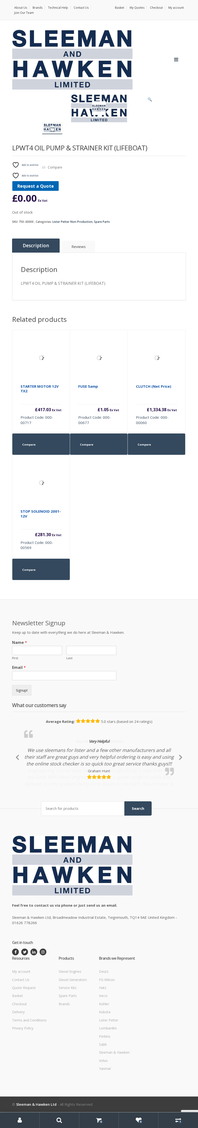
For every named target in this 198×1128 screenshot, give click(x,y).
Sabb (103, 1074)
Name (19, 642)
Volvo (103, 1091)
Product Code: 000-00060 (156, 404)
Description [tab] (36, 245)
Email (19, 667)
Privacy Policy (22, 1058)
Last (69, 658)
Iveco (103, 1026)
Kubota (104, 1042)
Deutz (103, 1001)
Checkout (156, 7)
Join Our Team (24, 13)
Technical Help (58, 7)
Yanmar (105, 1099)
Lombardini (108, 1058)
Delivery (18, 1042)
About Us (20, 7)
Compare (55, 167)
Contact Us (81, 7)
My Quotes (137, 7)
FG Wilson (107, 1010)
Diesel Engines (70, 1001)
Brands (37, 7)
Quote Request (24, 1018)
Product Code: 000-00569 (41, 529)
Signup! (22, 690)
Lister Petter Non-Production (72, 222)
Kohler (104, 1034)
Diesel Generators (73, 1010)
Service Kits (68, 1018)
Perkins (104, 1066)
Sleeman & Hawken (114, 1083)
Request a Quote (35, 186)
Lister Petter (108, 1050)
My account (176, 7)
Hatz (102, 1018)
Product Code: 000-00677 (98, 404)
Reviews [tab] (78, 246)
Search (138, 838)
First (15, 658)
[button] (149, 100)
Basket (119, 7)
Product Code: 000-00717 (41, 404)
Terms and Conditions (29, 1050)
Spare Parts (102, 222)
